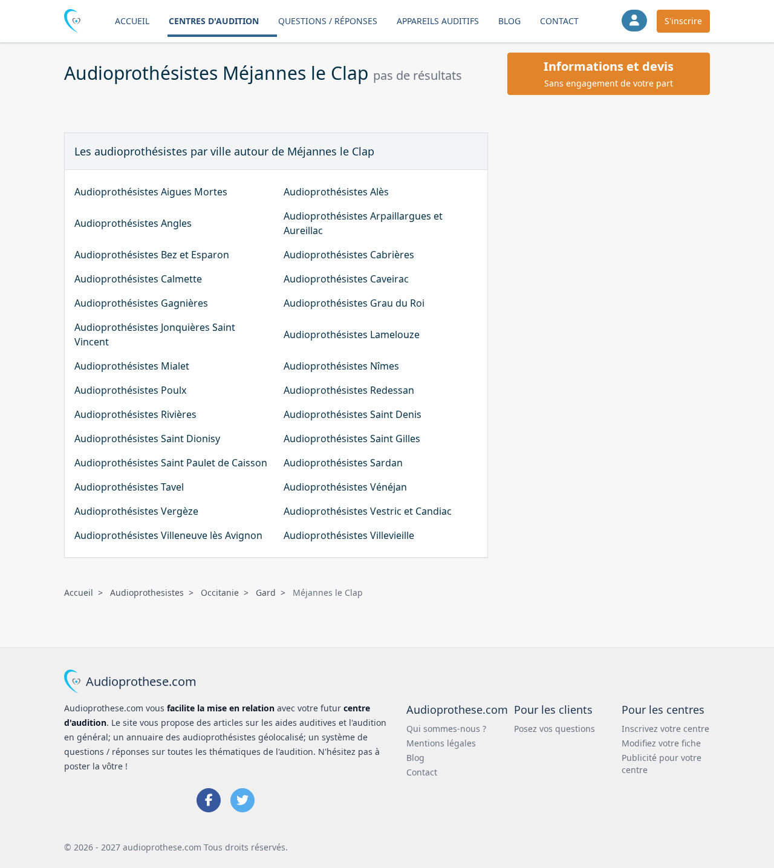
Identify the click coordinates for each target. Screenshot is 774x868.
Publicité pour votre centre (661, 763)
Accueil (132, 21)
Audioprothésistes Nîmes (341, 366)
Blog (509, 21)
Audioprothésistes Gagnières (141, 303)
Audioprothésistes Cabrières (349, 254)
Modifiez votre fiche (661, 743)
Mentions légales (441, 743)
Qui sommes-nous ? (446, 728)
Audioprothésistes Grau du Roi (354, 303)
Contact (559, 21)
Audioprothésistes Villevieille (349, 535)
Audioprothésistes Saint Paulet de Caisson (170, 462)
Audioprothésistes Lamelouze (352, 334)
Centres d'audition (214, 21)
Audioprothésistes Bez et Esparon (151, 254)
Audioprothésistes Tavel (129, 487)
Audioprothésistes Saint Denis (352, 414)
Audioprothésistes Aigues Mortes (150, 191)
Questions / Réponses (327, 21)
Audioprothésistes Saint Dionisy (147, 438)
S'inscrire (683, 21)
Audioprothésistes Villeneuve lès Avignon (168, 535)
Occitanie (220, 592)
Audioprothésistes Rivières (135, 414)
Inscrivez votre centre (665, 728)
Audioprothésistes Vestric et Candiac (368, 511)
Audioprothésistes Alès (336, 191)
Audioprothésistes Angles (133, 223)
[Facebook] (209, 800)
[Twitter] (242, 800)
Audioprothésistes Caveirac (346, 279)
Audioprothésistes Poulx (130, 390)
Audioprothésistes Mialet (131, 366)
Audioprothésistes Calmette (138, 279)
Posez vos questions (554, 728)
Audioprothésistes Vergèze (136, 511)
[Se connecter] (634, 20)
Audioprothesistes (147, 592)
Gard (266, 592)
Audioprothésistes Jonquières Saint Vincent (154, 334)
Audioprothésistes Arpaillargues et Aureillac (363, 223)
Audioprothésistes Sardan (343, 462)
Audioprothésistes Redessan (349, 390)
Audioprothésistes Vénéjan (345, 487)
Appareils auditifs (438, 21)
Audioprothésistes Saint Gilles (352, 438)
